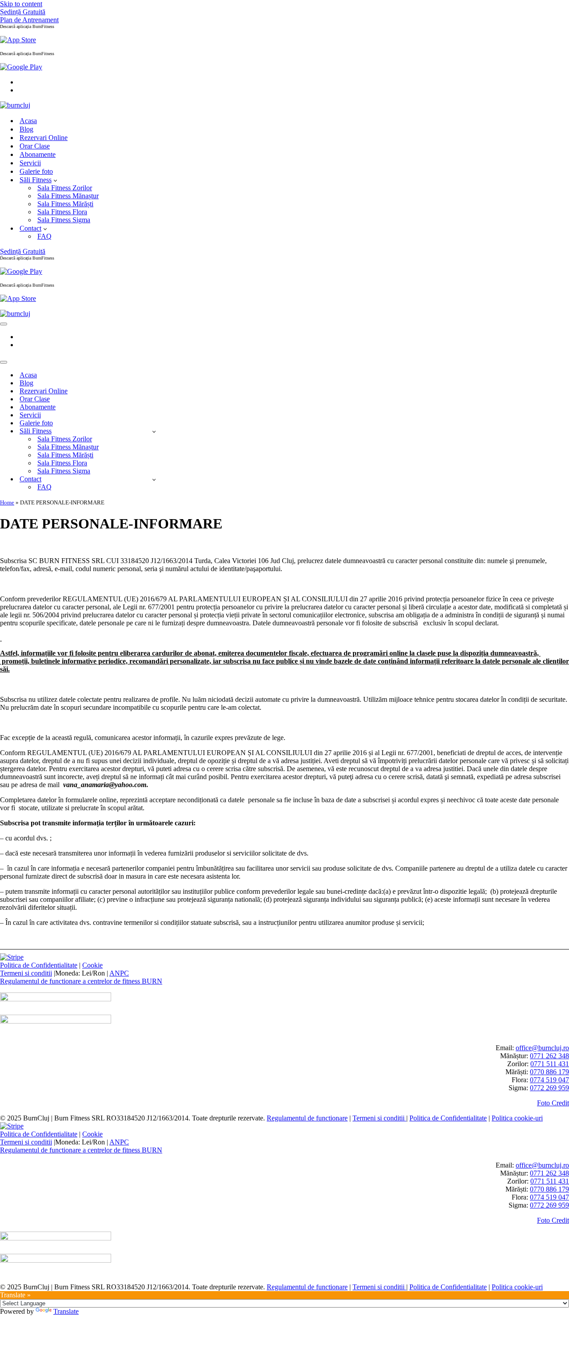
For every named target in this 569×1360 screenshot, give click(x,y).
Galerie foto (36, 171)
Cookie (92, 965)
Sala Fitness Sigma (63, 220)
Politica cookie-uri (517, 1118)
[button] (55, 180)
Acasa (28, 120)
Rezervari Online (44, 137)
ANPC (119, 973)
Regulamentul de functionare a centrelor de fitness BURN (81, 981)
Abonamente (38, 154)
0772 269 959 (549, 1088)
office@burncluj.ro (542, 1048)
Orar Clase (35, 146)
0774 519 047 (549, 1080)
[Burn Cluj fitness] (15, 105)
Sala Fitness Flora (62, 212)
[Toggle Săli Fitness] (154, 431)
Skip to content (21, 4)
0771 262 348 (549, 1056)
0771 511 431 (549, 1064)
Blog (26, 129)
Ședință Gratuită (22, 12)
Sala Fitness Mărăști (65, 204)
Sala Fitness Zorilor (64, 188)
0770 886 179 (549, 1072)
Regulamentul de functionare (307, 1118)
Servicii (30, 163)
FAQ (44, 236)
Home (7, 502)
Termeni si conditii (26, 973)
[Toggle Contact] (154, 479)
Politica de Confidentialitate (38, 965)
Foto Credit (553, 1103)
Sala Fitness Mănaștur (68, 196)
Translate (66, 1311)
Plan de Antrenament (29, 20)
